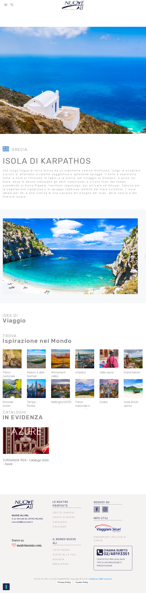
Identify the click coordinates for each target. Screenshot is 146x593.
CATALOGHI (60, 522)
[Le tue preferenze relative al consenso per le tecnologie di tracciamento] (6, 586)
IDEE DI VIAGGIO (63, 512)
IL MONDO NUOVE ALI (64, 541)
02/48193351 (116, 553)
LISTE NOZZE (61, 550)
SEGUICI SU (102, 502)
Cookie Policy (81, 582)
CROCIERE (60, 526)
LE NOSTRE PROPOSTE (60, 504)
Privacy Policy (64, 582)
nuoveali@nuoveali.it (22, 522)
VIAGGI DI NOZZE (64, 517)
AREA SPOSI (61, 564)
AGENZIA (58, 559)
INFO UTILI (101, 518)
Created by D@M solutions (100, 579)
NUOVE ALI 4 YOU (64, 554)
